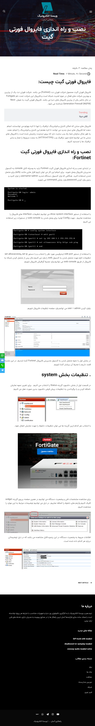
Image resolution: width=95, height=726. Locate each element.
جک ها (89, 672)
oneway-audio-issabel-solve (79, 649)
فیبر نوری (88, 692)
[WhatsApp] (2, 355)
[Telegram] (2, 370)
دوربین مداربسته (85, 682)
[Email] (2, 360)
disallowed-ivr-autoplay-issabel (78, 644)
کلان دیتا (83, 116)
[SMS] (2, 365)
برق (90, 667)
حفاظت (89, 677)
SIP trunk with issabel (82, 639)
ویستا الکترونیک (47, 16)
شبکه (90, 687)
